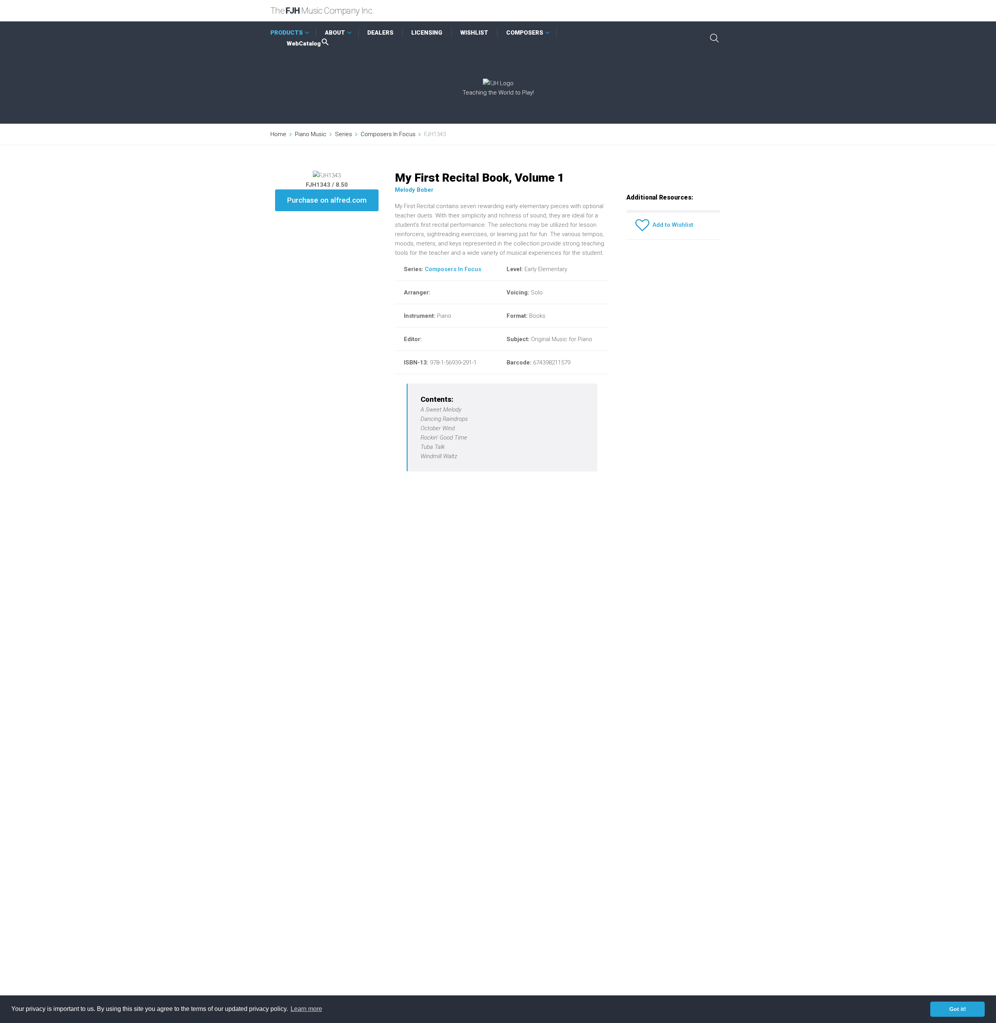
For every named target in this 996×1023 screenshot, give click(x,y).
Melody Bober (414, 189)
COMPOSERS (524, 32)
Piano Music (310, 134)
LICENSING (426, 32)
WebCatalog (304, 43)
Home (278, 134)
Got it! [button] (957, 1009)
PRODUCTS (286, 32)
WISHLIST (474, 32)
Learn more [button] (306, 1008)
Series (343, 134)
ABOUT (335, 32)
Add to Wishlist (671, 224)
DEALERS (380, 32)
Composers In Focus (388, 134)
